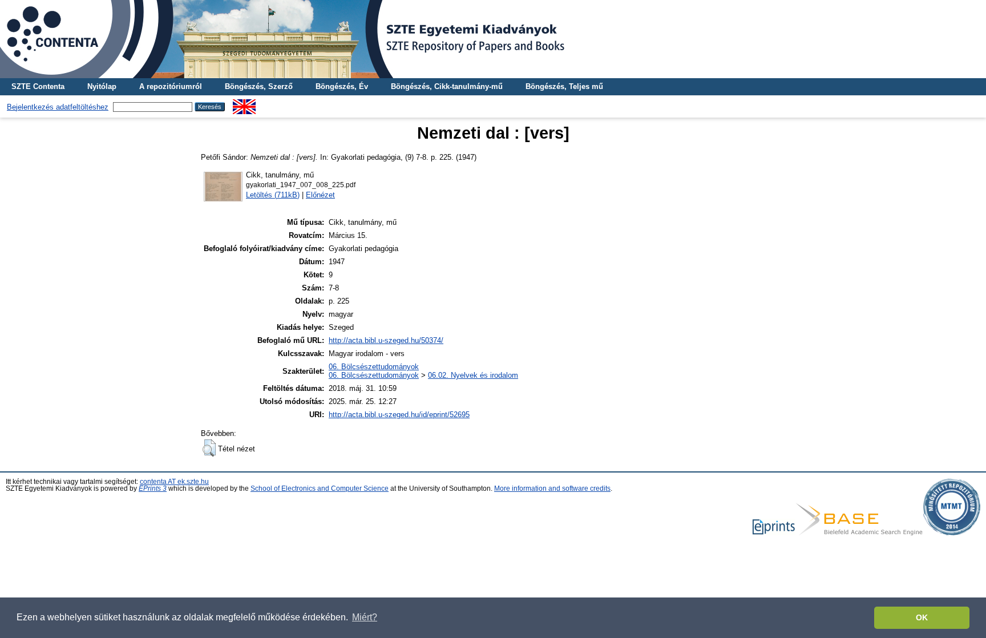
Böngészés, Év (342, 86)
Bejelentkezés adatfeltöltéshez (57, 107)
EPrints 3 (153, 488)
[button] (209, 448)
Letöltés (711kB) (273, 195)
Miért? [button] (364, 617)
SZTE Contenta (37, 86)
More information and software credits (552, 488)
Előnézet (320, 195)
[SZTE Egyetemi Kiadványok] (493, 39)
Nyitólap (101, 86)
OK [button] (922, 617)
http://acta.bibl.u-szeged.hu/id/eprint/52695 (399, 414)
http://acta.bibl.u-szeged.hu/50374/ (386, 340)
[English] (244, 103)
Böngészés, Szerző (259, 86)
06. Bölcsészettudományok (374, 366)
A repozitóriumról (170, 86)
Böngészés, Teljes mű (564, 86)
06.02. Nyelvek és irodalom (473, 375)
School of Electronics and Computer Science (319, 488)
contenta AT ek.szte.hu (174, 481)
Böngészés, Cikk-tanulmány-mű (447, 86)
